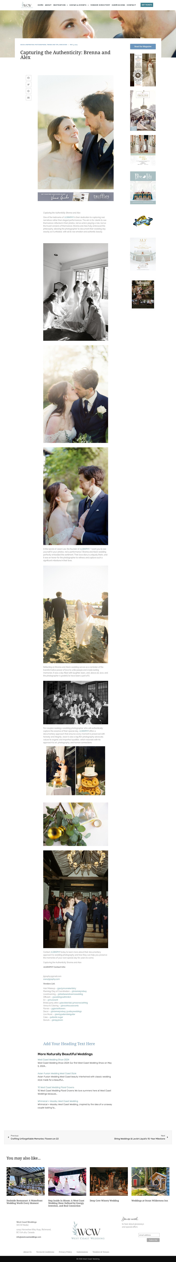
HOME (40, 5)
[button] (28, 78)
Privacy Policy (65, 1252)
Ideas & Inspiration (27, 44)
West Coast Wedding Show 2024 (53, 1059)
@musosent (53, 1000)
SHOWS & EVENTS (78, 5)
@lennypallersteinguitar (65, 1014)
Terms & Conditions (45, 1252)
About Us (27, 1252)
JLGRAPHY (69, 217)
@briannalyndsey (79, 991)
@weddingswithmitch (61, 997)
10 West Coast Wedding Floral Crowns (56, 1087)
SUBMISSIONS (118, 5)
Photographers (40, 44)
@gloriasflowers (58, 1008)
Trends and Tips (52, 44)
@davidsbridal (65, 1003)
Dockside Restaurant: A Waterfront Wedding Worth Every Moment (24, 1202)
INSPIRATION (59, 5)
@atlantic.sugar (56, 1017)
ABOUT (48, 5)
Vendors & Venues (101, 1252)
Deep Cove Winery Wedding (104, 1200)
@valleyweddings (74, 1011)
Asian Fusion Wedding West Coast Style (57, 1073)
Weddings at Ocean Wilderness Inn (149, 1200)
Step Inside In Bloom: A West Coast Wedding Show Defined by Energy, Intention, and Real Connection (66, 1203)
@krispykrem (57, 1020)
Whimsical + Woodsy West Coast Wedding (58, 1101)
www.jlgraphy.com (51, 979)
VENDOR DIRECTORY (100, 5)
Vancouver (63, 44)
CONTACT (131, 5)
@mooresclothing (80, 1003)
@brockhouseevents (70, 1006)
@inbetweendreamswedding (70, 994)
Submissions (82, 1252)
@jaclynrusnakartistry (66, 988)
